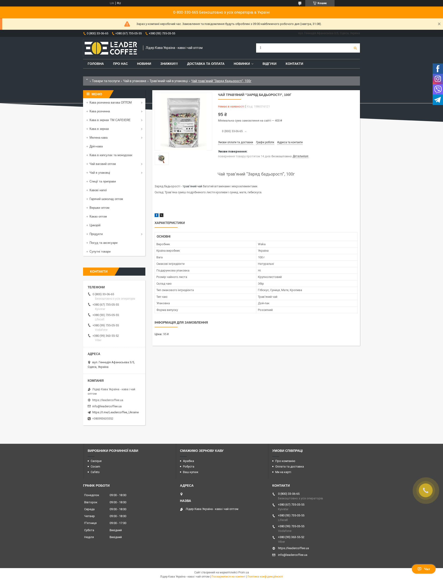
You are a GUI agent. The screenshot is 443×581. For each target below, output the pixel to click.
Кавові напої (98, 190)
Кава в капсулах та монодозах (111, 155)
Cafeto (95, 472)
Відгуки (269, 64)
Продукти (96, 234)
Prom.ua (243, 572)
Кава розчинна (100, 111)
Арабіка (188, 461)
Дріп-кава (96, 146)
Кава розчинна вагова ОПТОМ (111, 102)
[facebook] (157, 216)
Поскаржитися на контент (228, 576)
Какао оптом (98, 216)
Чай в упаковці (100, 172)
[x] (161, 216)
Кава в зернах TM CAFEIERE (110, 120)
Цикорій (95, 225)
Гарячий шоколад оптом (106, 199)
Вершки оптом (99, 207)
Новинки (242, 64)
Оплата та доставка (289, 466)
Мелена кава (99, 137)
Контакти (294, 64)
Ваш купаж (190, 472)
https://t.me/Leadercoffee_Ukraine (115, 412)
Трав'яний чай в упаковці (169, 81)
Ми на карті (283, 472)
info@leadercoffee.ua (107, 406)
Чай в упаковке (134, 81)
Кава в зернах (99, 129)
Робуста (188, 466)
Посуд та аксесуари (103, 242)
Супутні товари (100, 251)
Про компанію (285, 461)
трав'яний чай (192, 186)
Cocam (95, 466)
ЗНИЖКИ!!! (169, 64)
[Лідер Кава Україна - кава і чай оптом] (110, 48)
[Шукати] (355, 48)
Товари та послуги (106, 81)
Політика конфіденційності (265, 576)
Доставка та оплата (205, 64)
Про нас (120, 64)
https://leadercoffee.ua (107, 400)
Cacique (96, 461)
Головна (96, 64)
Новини (144, 64)
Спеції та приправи (103, 181)
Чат (427, 569)
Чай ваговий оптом (103, 164)
